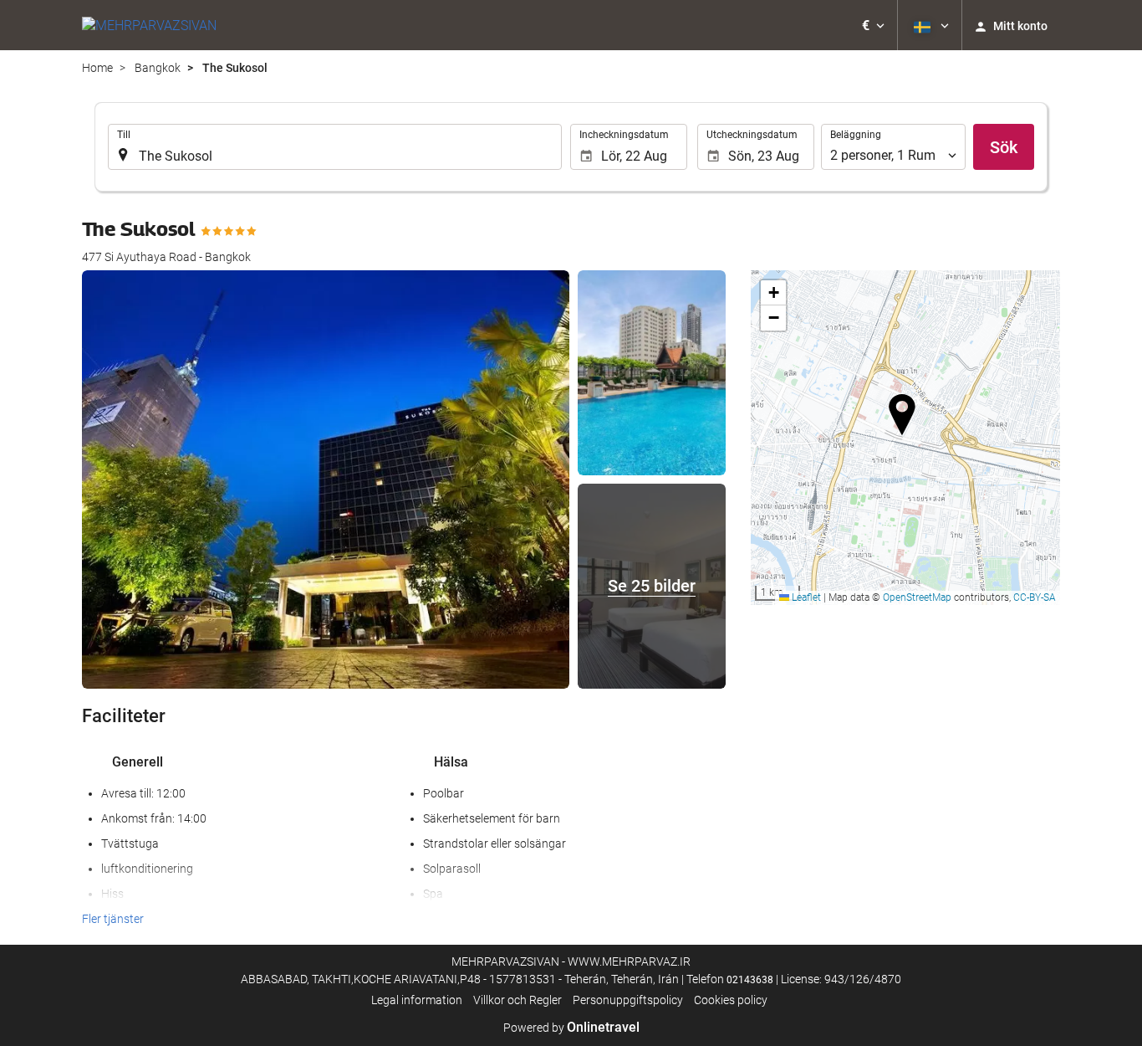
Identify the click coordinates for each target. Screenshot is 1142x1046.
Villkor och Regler (517, 1000)
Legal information (416, 1000)
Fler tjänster (113, 919)
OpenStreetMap (917, 597)
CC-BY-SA (1034, 597)
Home (97, 67)
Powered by (571, 1027)
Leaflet (805, 597)
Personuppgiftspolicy (628, 1000)
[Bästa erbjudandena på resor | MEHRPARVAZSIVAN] (149, 25)
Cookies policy (730, 1000)
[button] (873, 25)
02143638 (749, 980)
